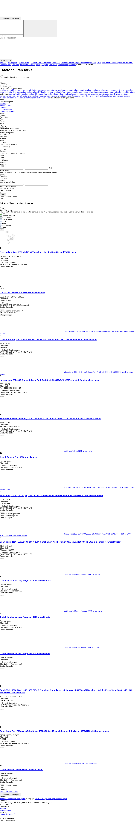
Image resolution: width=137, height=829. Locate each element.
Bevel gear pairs (42, 65)
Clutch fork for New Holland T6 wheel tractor (21, 769)
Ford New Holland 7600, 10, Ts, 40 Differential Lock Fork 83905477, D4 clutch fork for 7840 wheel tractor (50, 418)
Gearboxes (56, 63)
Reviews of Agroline (42, 799)
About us (3, 792)
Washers (72, 65)
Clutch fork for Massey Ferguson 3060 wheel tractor (25, 617)
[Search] (40, 28)
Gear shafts (53, 65)
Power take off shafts (27, 65)
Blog (52, 799)
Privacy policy (20, 799)
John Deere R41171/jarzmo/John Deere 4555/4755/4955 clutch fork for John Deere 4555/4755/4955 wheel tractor (54, 731)
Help (9, 792)
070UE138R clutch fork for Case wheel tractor (22, 293)
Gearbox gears (45, 63)
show (3, 195)
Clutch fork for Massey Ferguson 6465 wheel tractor (25, 580)
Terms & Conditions (7, 799)
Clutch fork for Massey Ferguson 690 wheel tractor (25, 654)
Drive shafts (106, 63)
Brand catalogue (60, 799)
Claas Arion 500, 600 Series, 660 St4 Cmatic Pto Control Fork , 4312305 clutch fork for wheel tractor (48, 339)
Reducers (15, 65)
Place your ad (6, 315)
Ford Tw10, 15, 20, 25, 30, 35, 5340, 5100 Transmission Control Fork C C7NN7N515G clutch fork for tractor (51, 496)
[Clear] (1, 82)
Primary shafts (63, 65)
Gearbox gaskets (117, 63)
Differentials (128, 63)
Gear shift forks (5, 65)
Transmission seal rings (70, 63)
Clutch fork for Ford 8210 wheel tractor (19, 457)
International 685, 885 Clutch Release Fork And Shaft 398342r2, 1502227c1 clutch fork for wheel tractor (50, 380)
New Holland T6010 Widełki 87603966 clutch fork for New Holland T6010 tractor (38, 252)
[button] (68, 49)
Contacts (14, 792)
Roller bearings (85, 63)
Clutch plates (96, 63)
